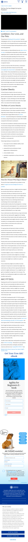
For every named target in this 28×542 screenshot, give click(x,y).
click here (17, 480)
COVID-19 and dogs (8, 342)
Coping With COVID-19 (17, 346)
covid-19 (8, 31)
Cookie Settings (13, 539)
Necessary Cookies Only (13, 535)
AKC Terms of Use (12, 471)
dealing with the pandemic (14, 39)
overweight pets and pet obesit (8, 69)
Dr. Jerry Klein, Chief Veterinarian (9, 12)
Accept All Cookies (13, 532)
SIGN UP (14, 478)
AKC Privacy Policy (24, 482)
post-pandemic (13, 31)
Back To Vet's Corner (7, 5)
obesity (3, 31)
